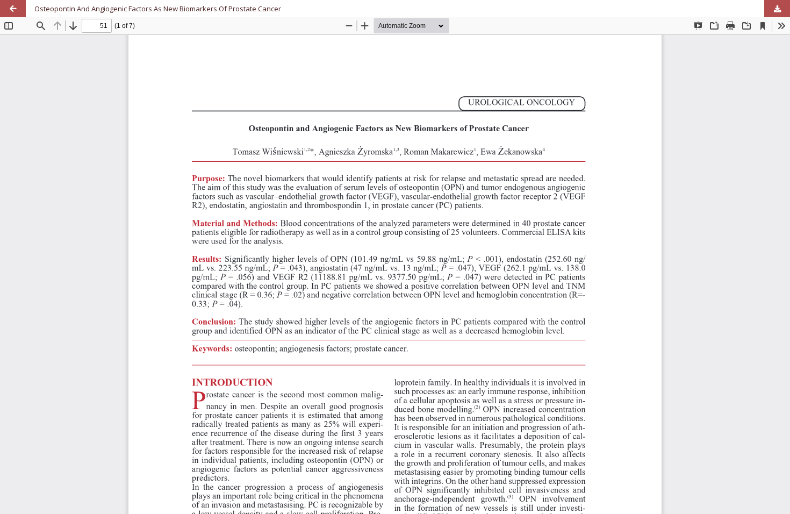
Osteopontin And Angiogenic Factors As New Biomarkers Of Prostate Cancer (157, 8)
